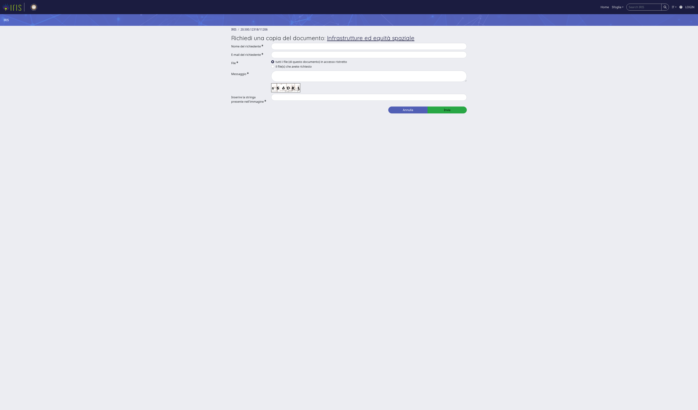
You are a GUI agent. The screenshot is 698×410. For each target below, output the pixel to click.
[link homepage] (13, 7)
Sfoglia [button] (616, 7)
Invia (447, 110)
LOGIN (689, 7)
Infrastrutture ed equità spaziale (370, 38)
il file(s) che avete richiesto (294, 67)
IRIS (233, 29)
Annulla (408, 110)
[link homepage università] (33, 7)
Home (605, 7)
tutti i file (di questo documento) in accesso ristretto (311, 62)
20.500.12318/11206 (254, 29)
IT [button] (673, 7)
